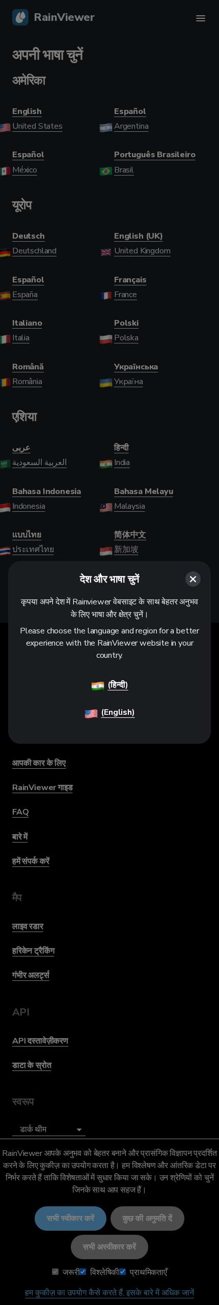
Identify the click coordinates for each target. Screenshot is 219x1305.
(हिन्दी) (117, 684)
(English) (117, 712)
